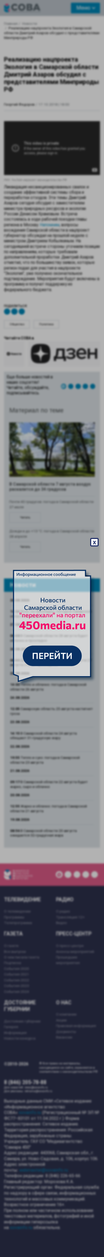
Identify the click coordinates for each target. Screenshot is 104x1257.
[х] (52, 628)
